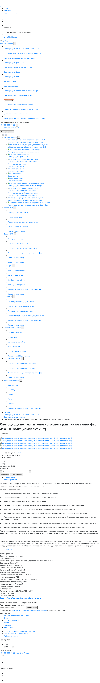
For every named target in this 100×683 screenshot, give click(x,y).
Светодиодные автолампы (14, 417)
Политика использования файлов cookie (19, 631)
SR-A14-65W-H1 (6, 550)
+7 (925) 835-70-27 (11, 128)
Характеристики (10, 480)
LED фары (8, 266)
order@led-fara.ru (22, 653)
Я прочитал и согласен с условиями (34, 610)
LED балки (8, 297)
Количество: (4, 468)
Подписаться (32, 608)
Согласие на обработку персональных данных (29, 610)
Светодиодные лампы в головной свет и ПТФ (21, 415)
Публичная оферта (11, 636)
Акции (6, 623)
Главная (7, 412)
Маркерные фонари (11, 380)
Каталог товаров (6, 44)
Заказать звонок (7, 132)
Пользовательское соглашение (16, 634)
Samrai (19, 453)
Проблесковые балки (12, 358)
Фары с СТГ (8, 234)
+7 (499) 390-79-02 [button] (7, 653)
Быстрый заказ (16, 475)
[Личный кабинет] (1, 134)
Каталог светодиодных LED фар (16, 616)
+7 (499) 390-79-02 (7, 125)
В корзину (5, 475)
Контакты (7, 10)
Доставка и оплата (11, 13)
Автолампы (8, 208)
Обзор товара (9, 477)
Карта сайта (8, 627)
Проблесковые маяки (12, 328)
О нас (6, 8)
